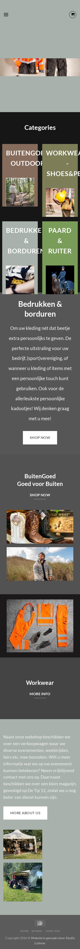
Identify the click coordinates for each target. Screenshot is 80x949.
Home (24, 931)
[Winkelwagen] (72, 14)
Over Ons (53, 931)
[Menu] (6, 14)
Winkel (37, 931)
